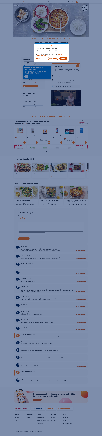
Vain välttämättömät (53, 58)
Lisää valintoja (38, 58)
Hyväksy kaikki (63, 58)
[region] (51, 53)
